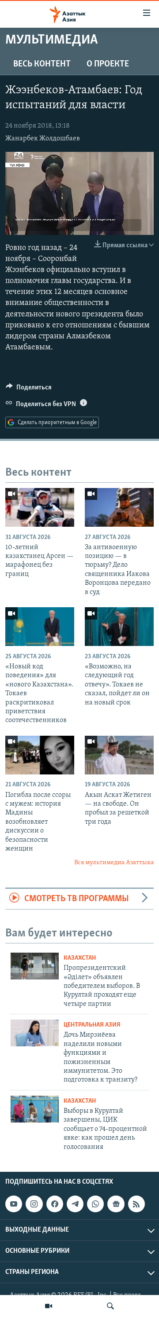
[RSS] (136, 1204)
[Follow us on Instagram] (34, 1204)
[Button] (29, 389)
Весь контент (42, 64)
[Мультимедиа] (48, 1306)
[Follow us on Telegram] (75, 1204)
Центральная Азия (92, 1025)
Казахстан (80, 958)
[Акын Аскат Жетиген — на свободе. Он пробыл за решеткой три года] (119, 755)
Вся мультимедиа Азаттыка (114, 862)
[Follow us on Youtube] (13, 1204)
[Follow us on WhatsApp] (95, 1204)
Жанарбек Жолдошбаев (42, 138)
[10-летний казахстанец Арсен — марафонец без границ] (39, 507)
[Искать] (110, 1306)
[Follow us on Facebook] (54, 1204)
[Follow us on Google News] (115, 1204)
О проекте (108, 64)
